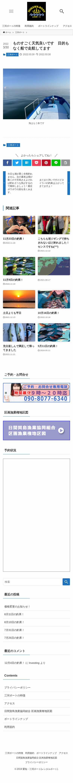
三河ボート (12, 54)
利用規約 (9, 726)
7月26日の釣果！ (14, 637)
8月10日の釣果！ (14, 622)
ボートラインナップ (16, 718)
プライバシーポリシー (17, 687)
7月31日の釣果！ (14, 630)
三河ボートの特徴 (14, 695)
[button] (62, 11)
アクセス (9, 703)
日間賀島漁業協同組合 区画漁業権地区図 (28, 711)
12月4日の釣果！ (14, 662)
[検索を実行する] (66, 581)
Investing (34, 662)
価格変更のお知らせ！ (17, 606)
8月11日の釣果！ (14, 614)
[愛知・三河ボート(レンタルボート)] (36, 11)
